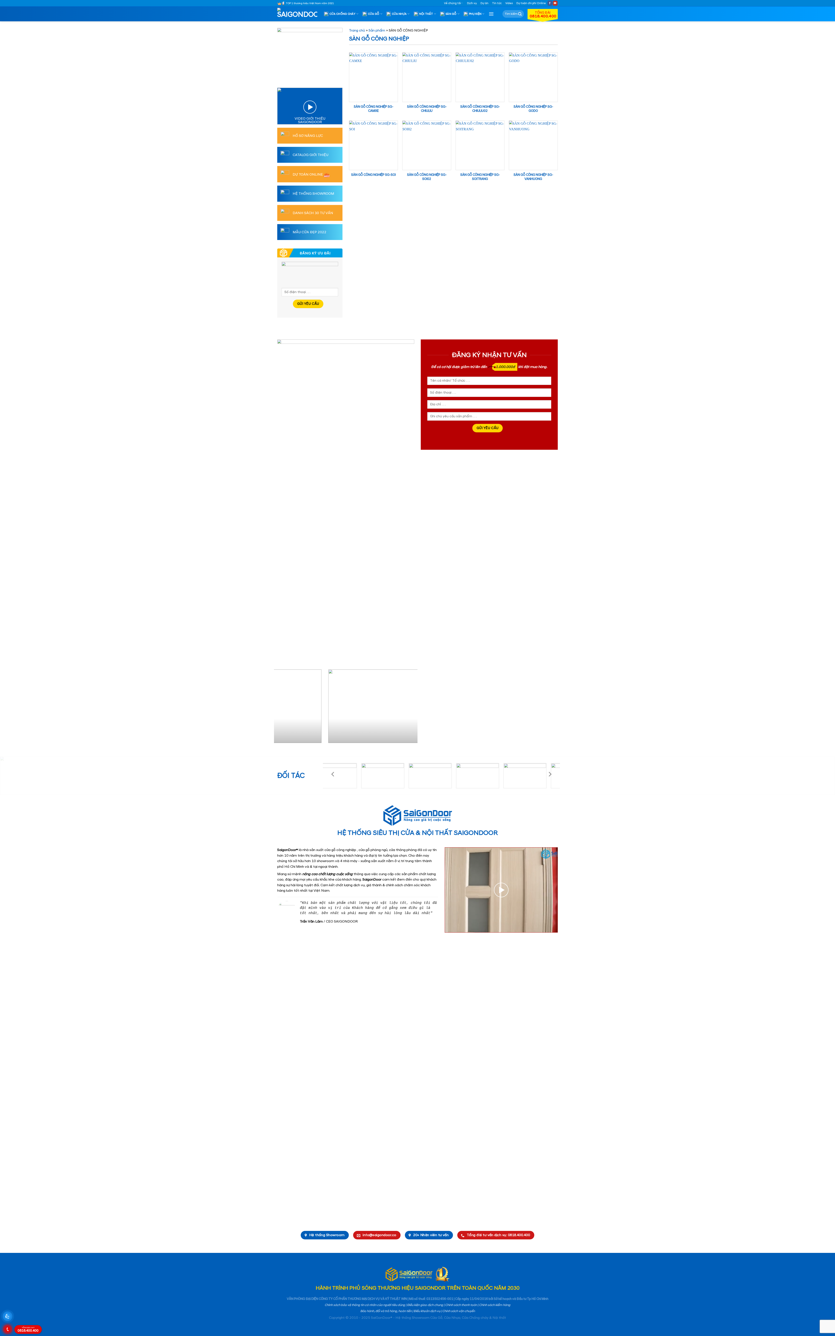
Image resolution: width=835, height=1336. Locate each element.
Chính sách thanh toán (461, 1305)
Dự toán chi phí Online (531, 3)
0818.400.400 (28, 1330)
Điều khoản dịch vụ (427, 1311)
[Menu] (491, 13)
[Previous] (282, 708)
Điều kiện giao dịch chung (425, 1305)
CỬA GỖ (373, 14)
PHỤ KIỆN (475, 14)
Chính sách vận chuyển (458, 1311)
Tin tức (497, 3)
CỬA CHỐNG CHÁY (342, 14)
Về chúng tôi (452, 3)
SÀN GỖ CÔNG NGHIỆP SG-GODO (533, 109)
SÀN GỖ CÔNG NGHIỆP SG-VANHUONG (533, 177)
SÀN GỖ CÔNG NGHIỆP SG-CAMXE (373, 109)
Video (509, 3)
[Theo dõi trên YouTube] (555, 3)
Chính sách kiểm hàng (494, 1305)
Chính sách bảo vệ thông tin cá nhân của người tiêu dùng (365, 1305)
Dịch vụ (472, 3)
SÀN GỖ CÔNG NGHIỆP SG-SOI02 (427, 177)
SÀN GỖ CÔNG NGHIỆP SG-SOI (373, 175)
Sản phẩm (377, 30)
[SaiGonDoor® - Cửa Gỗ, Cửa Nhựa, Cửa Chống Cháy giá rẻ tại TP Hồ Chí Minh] (299, 14)
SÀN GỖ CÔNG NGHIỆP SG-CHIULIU (427, 109)
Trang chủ (357, 30)
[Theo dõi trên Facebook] (550, 3)
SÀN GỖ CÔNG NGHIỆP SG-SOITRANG (480, 177)
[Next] (409, 708)
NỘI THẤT (426, 14)
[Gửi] (520, 14)
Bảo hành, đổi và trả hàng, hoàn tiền (386, 1311)
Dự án (484, 3)
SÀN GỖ (451, 14)
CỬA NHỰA (399, 14)
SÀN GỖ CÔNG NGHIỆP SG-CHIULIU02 (480, 109)
